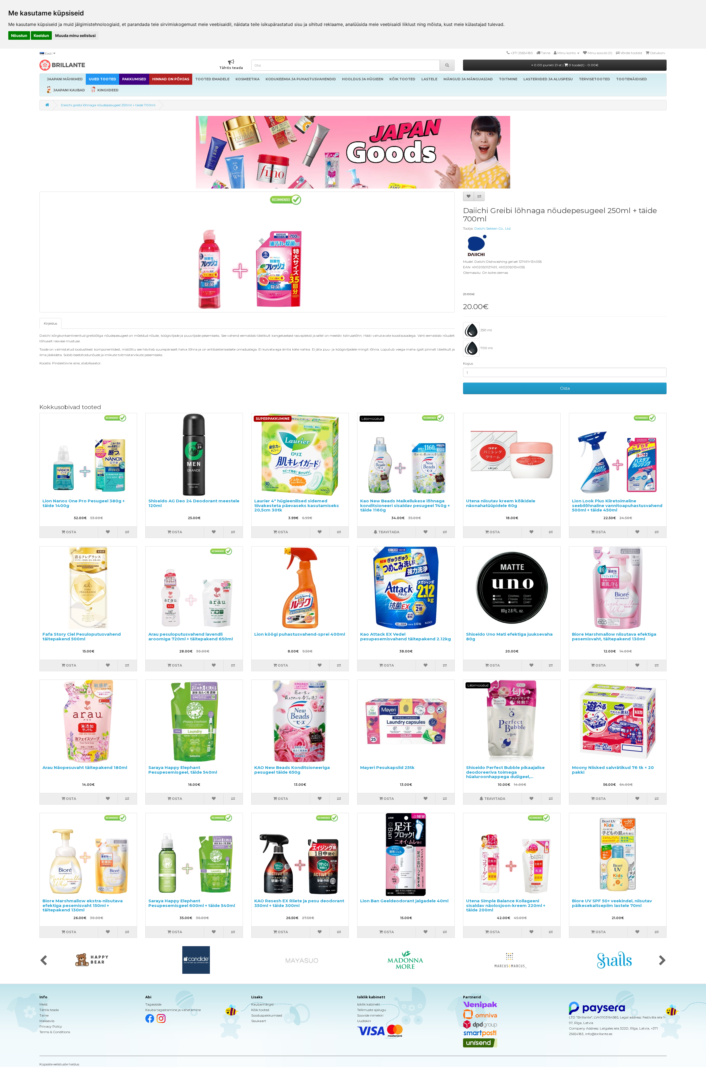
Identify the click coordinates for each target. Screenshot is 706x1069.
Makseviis (46, 1021)
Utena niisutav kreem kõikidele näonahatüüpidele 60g (500, 503)
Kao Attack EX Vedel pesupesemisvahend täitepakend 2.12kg (405, 636)
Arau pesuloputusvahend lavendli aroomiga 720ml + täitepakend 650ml (190, 636)
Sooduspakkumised (266, 1015)
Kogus (468, 363)
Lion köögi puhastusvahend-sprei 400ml (299, 634)
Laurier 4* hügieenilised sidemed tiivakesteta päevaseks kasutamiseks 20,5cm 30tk (296, 505)
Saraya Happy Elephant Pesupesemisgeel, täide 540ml (182, 770)
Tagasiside (153, 1004)
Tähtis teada (49, 1010)
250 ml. (486, 330)
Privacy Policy (50, 1026)
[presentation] (43, 960)
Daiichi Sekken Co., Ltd (492, 228)
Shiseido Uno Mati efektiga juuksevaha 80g (509, 636)
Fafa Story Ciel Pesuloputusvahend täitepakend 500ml (81, 636)
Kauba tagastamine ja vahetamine (173, 1010)
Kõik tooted (260, 1010)
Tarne (44, 1015)
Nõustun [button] (19, 35)
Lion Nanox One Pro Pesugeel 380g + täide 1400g (83, 503)
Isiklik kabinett (368, 1004)
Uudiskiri (364, 1021)
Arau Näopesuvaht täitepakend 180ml (84, 767)
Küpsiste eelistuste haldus (59, 1064)
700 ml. (486, 348)
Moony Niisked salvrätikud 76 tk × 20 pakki (613, 770)
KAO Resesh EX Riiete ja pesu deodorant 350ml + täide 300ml (299, 903)
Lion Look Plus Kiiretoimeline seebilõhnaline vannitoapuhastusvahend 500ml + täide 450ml (617, 505)
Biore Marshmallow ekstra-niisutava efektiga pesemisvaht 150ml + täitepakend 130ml (82, 905)
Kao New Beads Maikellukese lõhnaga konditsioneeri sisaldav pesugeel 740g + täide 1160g (405, 505)
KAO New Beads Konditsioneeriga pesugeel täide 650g (292, 770)
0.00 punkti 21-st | (565, 65)
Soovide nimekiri (370, 1015)
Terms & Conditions (54, 1032)
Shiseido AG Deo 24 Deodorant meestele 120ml (193, 503)
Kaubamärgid (262, 1004)
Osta (565, 388)
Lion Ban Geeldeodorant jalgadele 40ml (404, 900)
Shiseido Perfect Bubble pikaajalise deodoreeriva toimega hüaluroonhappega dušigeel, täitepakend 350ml (505, 774)
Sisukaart (258, 1021)
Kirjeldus (50, 323)
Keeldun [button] (41, 35)
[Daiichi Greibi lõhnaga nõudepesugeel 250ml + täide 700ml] (247, 252)
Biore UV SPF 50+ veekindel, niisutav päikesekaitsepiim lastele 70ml (612, 903)
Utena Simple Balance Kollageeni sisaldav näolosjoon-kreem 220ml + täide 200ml (505, 905)
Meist (43, 1004)
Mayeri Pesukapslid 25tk (387, 767)
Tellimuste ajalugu (371, 1010)
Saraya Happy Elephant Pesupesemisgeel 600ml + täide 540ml (191, 903)
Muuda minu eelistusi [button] (75, 35)
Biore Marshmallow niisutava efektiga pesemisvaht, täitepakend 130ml (614, 636)
